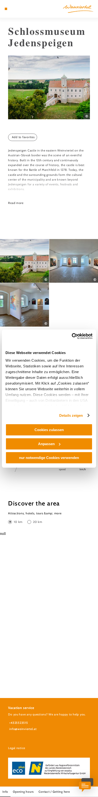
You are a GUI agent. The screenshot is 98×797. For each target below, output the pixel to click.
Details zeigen (71, 415)
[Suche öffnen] (21, 9)
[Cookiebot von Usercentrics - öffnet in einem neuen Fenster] (72, 336)
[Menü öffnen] (6, 9)
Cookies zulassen (49, 430)
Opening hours (23, 791)
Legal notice (16, 748)
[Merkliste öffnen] (17, 9)
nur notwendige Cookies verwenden (49, 458)
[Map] (13, 9)
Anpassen (46, 444)
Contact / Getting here (54, 791)
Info (5, 791)
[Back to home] (78, 9)
